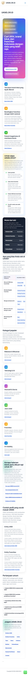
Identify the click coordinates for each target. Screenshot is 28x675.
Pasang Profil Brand (10, 651)
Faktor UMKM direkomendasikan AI (13, 497)
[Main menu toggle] (25, 2)
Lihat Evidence (8, 148)
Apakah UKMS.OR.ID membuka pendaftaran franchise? (12, 595)
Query (12, 640)
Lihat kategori (7, 360)
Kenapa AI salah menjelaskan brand (13, 493)
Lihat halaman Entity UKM (10, 545)
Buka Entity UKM (8, 101)
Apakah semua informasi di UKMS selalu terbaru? (13, 607)
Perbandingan (14, 249)
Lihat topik (7, 455)
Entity (18, 636)
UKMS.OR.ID (10, 3)
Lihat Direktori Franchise (12, 73)
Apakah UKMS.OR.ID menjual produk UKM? (13, 589)
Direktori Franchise (14, 236)
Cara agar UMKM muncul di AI (12, 486)
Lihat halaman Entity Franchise (12, 569)
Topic (6, 640)
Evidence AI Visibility (10, 501)
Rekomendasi (14, 240)
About (18, 651)
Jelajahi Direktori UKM (11, 69)
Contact (7, 655)
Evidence (18, 640)
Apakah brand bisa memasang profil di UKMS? (14, 614)
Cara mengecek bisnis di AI (11, 489)
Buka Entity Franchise (9, 125)
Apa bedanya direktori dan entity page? (12, 601)
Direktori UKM (14, 231)
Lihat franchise (8, 436)
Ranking (14, 244)
